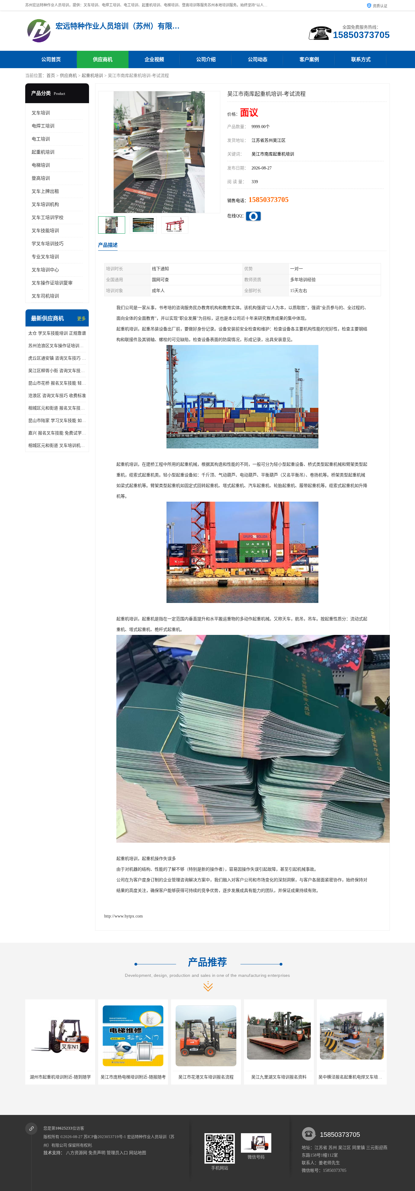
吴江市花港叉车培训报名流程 (133, 1077)
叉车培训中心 (45, 269)
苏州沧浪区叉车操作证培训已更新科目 (57, 345)
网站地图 (137, 1153)
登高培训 (41, 178)
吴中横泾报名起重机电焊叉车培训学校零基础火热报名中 (298, 1077)
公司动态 (257, 59)
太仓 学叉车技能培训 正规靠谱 (57, 333)
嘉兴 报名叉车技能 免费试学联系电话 (57, 433)
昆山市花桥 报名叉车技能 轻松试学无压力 (57, 383)
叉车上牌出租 (45, 191)
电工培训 (41, 139)
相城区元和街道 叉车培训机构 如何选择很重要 (57, 445)
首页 (50, 75)
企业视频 (154, 59)
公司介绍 (206, 59)
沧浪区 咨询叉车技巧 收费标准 (57, 395)
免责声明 (96, 1153)
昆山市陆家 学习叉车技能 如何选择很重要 (57, 420)
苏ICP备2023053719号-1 (105, 1136)
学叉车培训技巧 (47, 243)
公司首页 (51, 59)
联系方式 (361, 59)
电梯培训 (41, 165)
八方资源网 (76, 1153)
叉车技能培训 (45, 230)
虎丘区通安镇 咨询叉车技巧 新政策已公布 (57, 358)
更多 (81, 318)
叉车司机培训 (45, 296)
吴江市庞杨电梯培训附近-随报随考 (60, 1077)
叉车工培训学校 (47, 217)
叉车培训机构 (45, 204)
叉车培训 (41, 112)
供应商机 (102, 59)
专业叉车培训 (45, 256)
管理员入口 (117, 1153)
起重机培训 (92, 75)
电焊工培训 (43, 126)
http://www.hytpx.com (123, 916)
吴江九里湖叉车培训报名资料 (206, 1077)
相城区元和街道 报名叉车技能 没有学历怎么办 (57, 408)
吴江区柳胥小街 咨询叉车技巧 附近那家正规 (57, 370)
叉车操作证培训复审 (52, 282)
